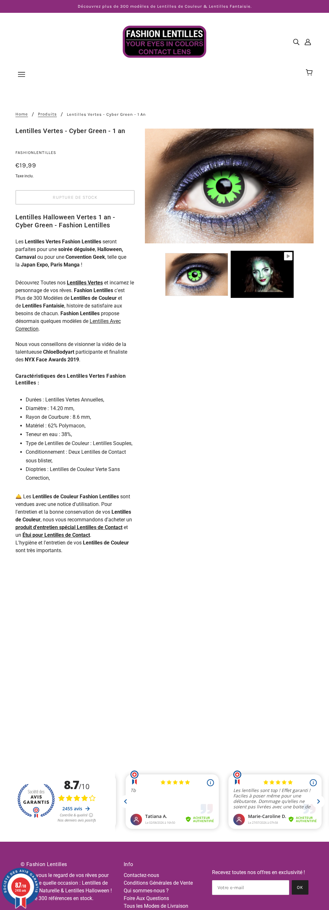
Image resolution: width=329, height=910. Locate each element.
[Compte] (308, 41)
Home (21, 114)
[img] (296, 41)
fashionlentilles (35, 152)
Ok (300, 887)
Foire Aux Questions (146, 898)
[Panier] (310, 73)
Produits (47, 114)
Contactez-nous (141, 875)
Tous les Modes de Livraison (156, 906)
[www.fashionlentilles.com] (164, 41)
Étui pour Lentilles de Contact (56, 535)
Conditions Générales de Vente (158, 883)
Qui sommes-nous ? (146, 891)
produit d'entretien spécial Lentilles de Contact (68, 527)
